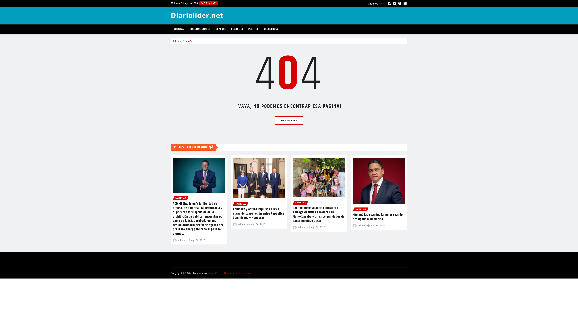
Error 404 (187, 41)
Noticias (179, 29)
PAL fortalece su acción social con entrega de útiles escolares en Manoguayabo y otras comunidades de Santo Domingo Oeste (319, 215)
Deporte (221, 29)
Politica (253, 29)
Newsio (228, 273)
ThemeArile (244, 273)
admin (181, 240)
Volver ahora (290, 120)
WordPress (215, 273)
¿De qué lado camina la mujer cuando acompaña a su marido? (378, 217)
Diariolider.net (197, 15)
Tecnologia (271, 29)
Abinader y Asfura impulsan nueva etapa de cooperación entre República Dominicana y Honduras (258, 213)
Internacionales (200, 29)
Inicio (176, 41)
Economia (237, 29)
